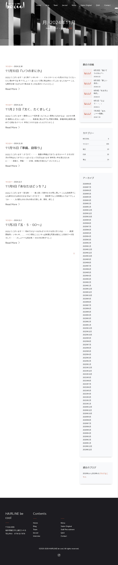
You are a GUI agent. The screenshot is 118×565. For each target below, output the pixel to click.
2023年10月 (87, 295)
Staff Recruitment (67, 529)
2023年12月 (87, 289)
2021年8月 (87, 381)
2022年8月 (87, 341)
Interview (36, 536)
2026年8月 (87, 184)
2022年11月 (87, 331)
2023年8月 (87, 302)
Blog (47, 5)
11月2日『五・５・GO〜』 (24, 225)
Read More (11, 88)
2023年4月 (87, 315)
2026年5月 (87, 194)
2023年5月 (87, 312)
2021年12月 (87, 367)
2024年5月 (87, 272)
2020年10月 (87, 413)
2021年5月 (87, 391)
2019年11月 (87, 450)
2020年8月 (87, 420)
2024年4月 (87, 276)
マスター (8, 66)
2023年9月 (87, 299)
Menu (74, 5)
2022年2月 (87, 361)
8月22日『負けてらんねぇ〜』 (100, 71)
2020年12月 (87, 407)
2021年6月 (87, 387)
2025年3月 (87, 240)
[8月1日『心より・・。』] (88, 104)
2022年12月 (87, 328)
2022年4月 (87, 354)
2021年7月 (87, 384)
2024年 (63, 28)
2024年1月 (87, 286)
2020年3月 (87, 436)
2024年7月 (87, 266)
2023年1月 (87, 325)
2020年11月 (87, 410)
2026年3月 (87, 200)
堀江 (84, 149)
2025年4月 (87, 236)
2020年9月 (87, 417)
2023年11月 (87, 292)
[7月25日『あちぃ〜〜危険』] (88, 114)
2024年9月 (87, 259)
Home (38, 5)
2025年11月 (87, 213)
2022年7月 (87, 345)
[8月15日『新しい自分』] (88, 83)
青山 (84, 159)
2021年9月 (87, 377)
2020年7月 (87, 423)
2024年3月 (87, 279)
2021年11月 (87, 371)
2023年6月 (87, 308)
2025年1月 (87, 246)
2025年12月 (87, 210)
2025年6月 (87, 230)
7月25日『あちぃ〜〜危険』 (99, 112)
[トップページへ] (14, 5)
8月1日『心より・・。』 (99, 102)
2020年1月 (87, 443)
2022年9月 (87, 338)
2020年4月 (87, 433)
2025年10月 (87, 217)
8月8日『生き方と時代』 (101, 92)
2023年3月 (87, 318)
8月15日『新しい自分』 (100, 81)
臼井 (84, 154)
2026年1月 (87, 207)
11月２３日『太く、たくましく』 (28, 109)
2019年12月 (87, 446)
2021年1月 (87, 404)
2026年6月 (87, 190)
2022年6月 (87, 348)
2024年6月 (87, 269)
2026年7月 (87, 187)
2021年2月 (87, 400)
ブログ (55, 28)
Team (56, 5)
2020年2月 (87, 440)
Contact (107, 5)
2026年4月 (87, 197)
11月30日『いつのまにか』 (24, 71)
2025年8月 (87, 223)
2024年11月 (87, 253)
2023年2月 (87, 322)
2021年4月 (87, 394)
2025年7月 (87, 226)
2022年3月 (87, 358)
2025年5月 (87, 233)
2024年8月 (87, 263)
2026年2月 (87, 203)
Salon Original (86, 5)
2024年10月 (87, 256)
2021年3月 (87, 397)
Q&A (98, 5)
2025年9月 (87, 220)
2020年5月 (87, 430)
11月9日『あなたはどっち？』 (26, 186)
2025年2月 (87, 243)
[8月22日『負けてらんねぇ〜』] (88, 73)
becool (64, 5)
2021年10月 (87, 374)
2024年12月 (87, 249)
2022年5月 (87, 351)
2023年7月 (87, 305)
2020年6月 (87, 427)
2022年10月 (87, 335)
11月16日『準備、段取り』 (24, 148)
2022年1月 (87, 364)
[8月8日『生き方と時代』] (88, 93)
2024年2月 (87, 282)
